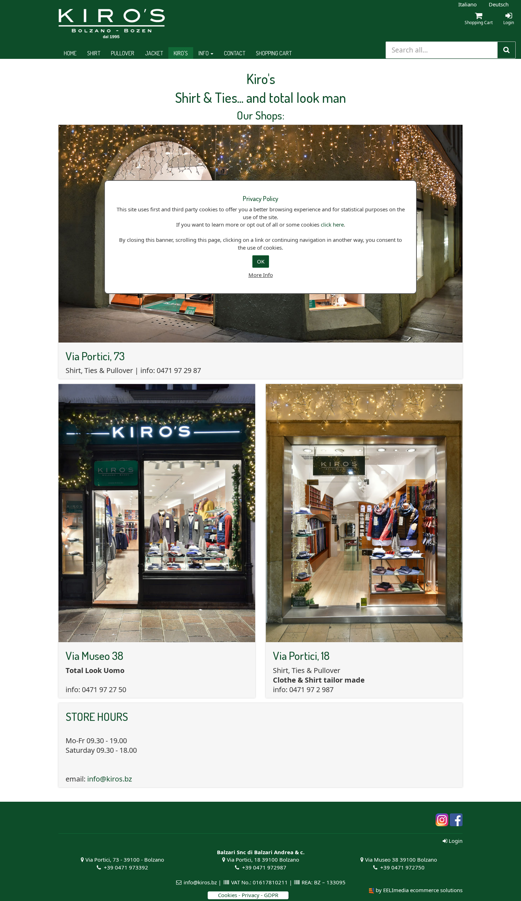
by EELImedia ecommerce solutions (419, 890)
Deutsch (499, 4)
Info (204, 53)
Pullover (122, 53)
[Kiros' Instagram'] (442, 819)
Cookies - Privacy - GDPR (248, 895)
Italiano (467, 4)
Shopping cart (274, 53)
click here (332, 224)
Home (70, 53)
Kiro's (181, 53)
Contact (234, 53)
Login (455, 840)
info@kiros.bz (109, 779)
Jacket (154, 53)
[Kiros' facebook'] (456, 819)
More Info (260, 274)
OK (260, 261)
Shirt (93, 53)
